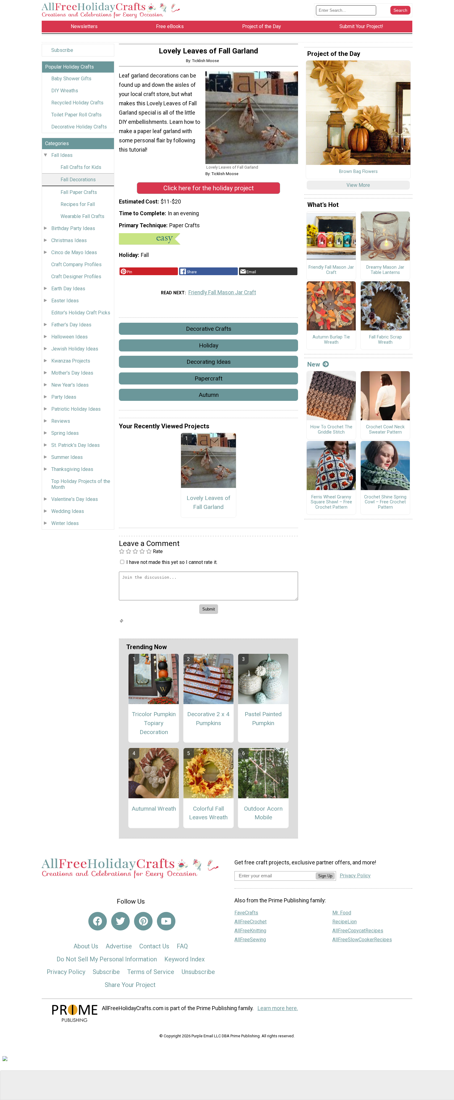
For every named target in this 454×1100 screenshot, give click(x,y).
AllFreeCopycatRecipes (357, 931)
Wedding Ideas (67, 511)
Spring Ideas (65, 433)
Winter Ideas (65, 523)
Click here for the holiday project (208, 188)
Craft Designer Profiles (76, 276)
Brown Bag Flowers (358, 171)
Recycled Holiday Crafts (77, 103)
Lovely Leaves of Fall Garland (208, 502)
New (313, 364)
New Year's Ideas (70, 385)
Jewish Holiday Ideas (74, 349)
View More (358, 185)
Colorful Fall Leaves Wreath (208, 813)
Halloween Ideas (69, 337)
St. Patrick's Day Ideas (75, 445)
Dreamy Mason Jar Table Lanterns (385, 270)
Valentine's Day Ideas (74, 499)
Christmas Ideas (69, 240)
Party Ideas (63, 397)
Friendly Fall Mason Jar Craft (222, 292)
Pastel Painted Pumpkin (263, 719)
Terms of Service (150, 972)
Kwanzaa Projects (70, 361)
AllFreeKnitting (250, 931)
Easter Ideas (65, 301)
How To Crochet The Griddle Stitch (331, 430)
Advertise (119, 946)
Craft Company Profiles (76, 264)
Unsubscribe (198, 972)
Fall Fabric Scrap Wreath (385, 340)
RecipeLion (344, 922)
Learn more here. (278, 1008)
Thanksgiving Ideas (72, 469)
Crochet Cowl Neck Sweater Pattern (385, 430)
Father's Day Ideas (71, 325)
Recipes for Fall (78, 204)
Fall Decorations (78, 180)
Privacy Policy (66, 972)
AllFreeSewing (250, 940)
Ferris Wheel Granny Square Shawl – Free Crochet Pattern (331, 502)
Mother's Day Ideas (72, 373)
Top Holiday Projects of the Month (80, 484)
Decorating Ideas (209, 361)
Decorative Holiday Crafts (79, 127)
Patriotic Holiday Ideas (76, 409)
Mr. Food (341, 913)
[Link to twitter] (120, 921)
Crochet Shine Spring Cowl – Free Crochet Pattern (385, 502)
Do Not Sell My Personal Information (107, 959)
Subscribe (62, 50)
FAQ (182, 946)
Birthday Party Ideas (73, 228)
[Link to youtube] (166, 921)
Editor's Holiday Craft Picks (80, 313)
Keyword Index (184, 959)
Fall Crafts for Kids (81, 167)
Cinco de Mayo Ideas (74, 252)
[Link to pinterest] (143, 921)
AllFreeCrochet (250, 922)
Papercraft (208, 378)
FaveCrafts (246, 913)
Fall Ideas (62, 155)
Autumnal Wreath (154, 808)
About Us (86, 946)
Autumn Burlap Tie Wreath (331, 340)
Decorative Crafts (208, 328)
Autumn (209, 394)
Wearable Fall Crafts (82, 216)
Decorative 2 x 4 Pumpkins (208, 719)
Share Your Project (130, 985)
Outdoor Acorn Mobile (263, 813)
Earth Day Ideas (68, 289)
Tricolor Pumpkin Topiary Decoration (154, 723)
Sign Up (325, 876)
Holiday (208, 345)
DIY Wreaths (64, 91)
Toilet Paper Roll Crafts (76, 115)
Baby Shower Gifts (71, 79)
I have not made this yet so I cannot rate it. (171, 562)
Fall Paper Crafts (79, 192)
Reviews (60, 421)
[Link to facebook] (97, 921)
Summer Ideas (67, 457)
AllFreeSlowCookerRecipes (362, 940)
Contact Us (154, 946)
